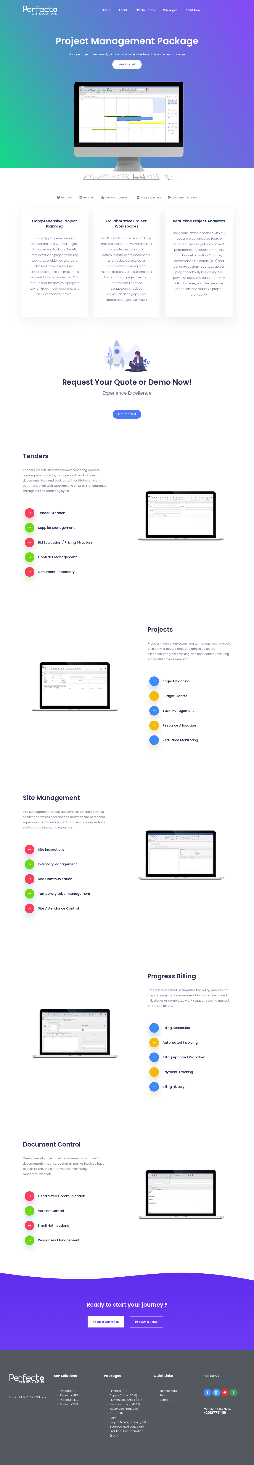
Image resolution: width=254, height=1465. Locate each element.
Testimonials (168, 1391)
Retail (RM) (117, 1413)
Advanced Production (124, 1409)
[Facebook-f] (207, 1392)
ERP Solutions (145, 10)
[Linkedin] (216, 1392)
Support (165, 1400)
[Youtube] (225, 1392)
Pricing (164, 1395)
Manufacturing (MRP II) (125, 1404)
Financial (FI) (118, 1391)
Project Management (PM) (128, 1422)
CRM (113, 1418)
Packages (170, 10)
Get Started (127, 64)
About (123, 10)
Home (106, 10)
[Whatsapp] (234, 1392)
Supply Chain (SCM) (124, 1395)
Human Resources (123, 1400)
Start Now (193, 10)
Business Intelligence (124, 1426)
